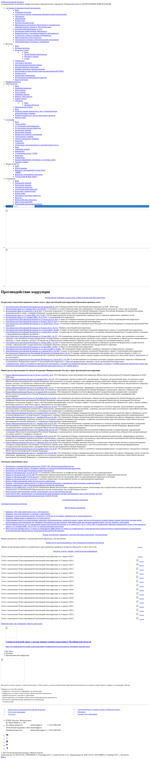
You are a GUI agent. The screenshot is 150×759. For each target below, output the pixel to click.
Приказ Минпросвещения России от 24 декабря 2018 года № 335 (32, 430)
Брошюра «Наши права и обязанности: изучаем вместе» (28, 518)
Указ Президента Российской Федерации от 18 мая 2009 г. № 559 (32, 343)
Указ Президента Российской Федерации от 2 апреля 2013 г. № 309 (32, 351)
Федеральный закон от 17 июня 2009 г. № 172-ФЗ (25, 315)
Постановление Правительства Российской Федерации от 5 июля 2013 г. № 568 (37, 359)
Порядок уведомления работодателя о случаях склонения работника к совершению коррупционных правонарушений (53, 483)
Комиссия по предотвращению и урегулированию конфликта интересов (75, 543)
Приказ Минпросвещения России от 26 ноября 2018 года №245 (31, 398)
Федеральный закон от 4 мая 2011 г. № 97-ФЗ (24, 311)
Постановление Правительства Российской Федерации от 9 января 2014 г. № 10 (38, 353)
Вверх (3, 757)
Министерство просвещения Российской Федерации (26, 710)
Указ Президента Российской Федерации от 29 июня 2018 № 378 (32, 307)
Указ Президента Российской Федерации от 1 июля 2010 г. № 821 (32, 332)
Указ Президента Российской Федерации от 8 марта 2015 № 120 (31, 321)
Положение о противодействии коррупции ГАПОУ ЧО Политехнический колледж (40, 466)
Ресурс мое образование (16, 712)
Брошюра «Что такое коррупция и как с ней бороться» (27, 512)
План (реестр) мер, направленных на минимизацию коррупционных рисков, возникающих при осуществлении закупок (54, 494)
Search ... (9, 206)
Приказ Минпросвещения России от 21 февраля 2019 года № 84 (31, 442)
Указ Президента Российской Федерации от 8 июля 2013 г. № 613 (32, 328)
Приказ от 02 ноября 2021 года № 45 (20, 487)
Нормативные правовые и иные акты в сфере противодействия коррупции (75, 298)
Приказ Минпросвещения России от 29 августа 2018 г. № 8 (29, 375)
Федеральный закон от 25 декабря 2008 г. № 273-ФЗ (26, 317)
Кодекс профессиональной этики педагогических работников (30, 481)
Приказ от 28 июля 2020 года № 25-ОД (21, 479)
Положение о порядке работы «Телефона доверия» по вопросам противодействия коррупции (43, 468)
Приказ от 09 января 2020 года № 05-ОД (22, 477)
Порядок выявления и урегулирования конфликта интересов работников (35, 485)
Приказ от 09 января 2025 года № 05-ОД (22, 473)
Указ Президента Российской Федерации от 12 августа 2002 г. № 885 (33, 349)
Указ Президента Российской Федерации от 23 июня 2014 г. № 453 (32, 324)
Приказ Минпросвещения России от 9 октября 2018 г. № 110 (30, 379)
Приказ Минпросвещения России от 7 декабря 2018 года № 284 (31, 417)
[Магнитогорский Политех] (12, 2)
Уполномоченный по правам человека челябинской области (98, 709)
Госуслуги (11, 714)
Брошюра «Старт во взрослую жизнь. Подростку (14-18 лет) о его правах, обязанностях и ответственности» (49, 516)
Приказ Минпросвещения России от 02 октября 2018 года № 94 (31, 449)
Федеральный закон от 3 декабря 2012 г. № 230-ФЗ (26, 309)
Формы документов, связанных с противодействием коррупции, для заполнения (75, 535)
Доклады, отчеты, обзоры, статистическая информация (75, 551)
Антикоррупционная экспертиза (75, 500)
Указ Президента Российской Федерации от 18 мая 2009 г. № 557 (32, 336)
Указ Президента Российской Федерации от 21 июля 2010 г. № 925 (32, 330)
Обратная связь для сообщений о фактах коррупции (21, 624)
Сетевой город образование (87, 714)
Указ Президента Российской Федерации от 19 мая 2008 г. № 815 (32, 347)
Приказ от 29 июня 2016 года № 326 (20, 475)
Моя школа (81, 712)
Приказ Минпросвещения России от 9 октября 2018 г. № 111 (30, 388)
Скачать (141, 565)
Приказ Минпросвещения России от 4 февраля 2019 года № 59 (31, 436)
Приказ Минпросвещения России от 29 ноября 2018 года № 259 (31, 407)
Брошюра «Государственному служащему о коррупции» (28, 514)
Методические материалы (75, 508)
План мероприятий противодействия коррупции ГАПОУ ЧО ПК (32, 496)
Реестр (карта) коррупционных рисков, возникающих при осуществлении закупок (39, 492)
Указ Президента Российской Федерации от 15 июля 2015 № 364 (31, 319)
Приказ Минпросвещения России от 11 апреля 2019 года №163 (31, 392)
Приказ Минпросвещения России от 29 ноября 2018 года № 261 (31, 413)
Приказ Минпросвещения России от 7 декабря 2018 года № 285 (31, 423)
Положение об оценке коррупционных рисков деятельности (30, 471)
